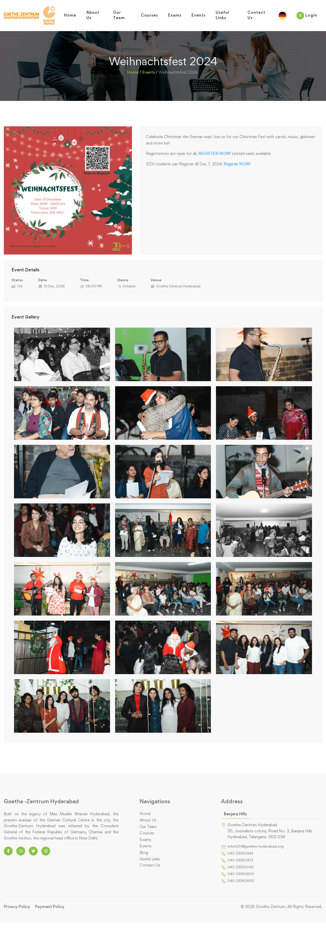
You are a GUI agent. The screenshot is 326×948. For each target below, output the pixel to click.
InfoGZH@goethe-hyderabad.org (255, 846)
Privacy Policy (17, 907)
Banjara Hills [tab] (235, 814)
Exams (145, 840)
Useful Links (150, 859)
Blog (144, 853)
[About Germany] (282, 16)
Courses (147, 833)
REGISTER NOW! (214, 154)
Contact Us (150, 865)
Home (133, 72)
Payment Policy (49, 907)
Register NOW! (237, 164)
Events (148, 72)
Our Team (148, 827)
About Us (148, 820)
